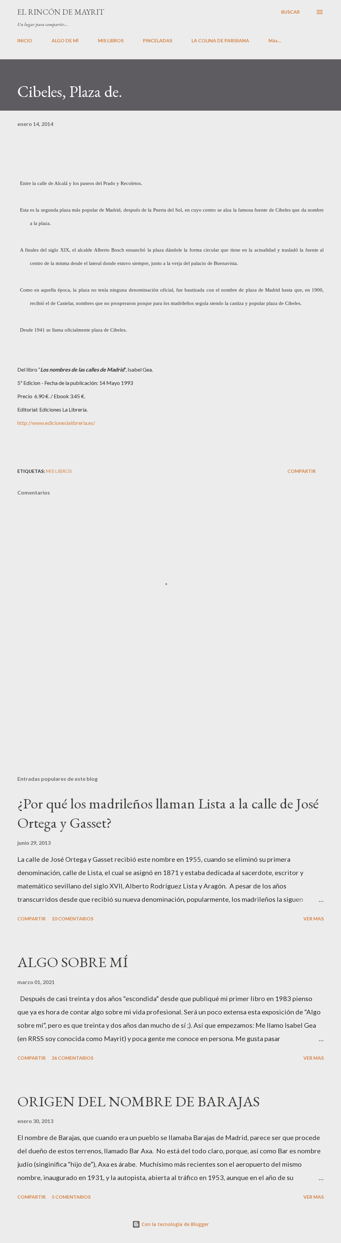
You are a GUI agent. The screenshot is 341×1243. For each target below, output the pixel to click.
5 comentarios (71, 1197)
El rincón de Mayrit (60, 12)
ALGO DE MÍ (65, 40)
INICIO (24, 40)
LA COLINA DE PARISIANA (220, 40)
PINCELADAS (157, 40)
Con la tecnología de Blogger (174, 1224)
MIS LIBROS (111, 40)
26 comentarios (72, 1058)
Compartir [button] (301, 471)
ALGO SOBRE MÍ (72, 961)
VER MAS (313, 918)
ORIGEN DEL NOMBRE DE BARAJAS (138, 1101)
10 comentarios (72, 918)
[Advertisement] (170, 718)
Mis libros (59, 471)
